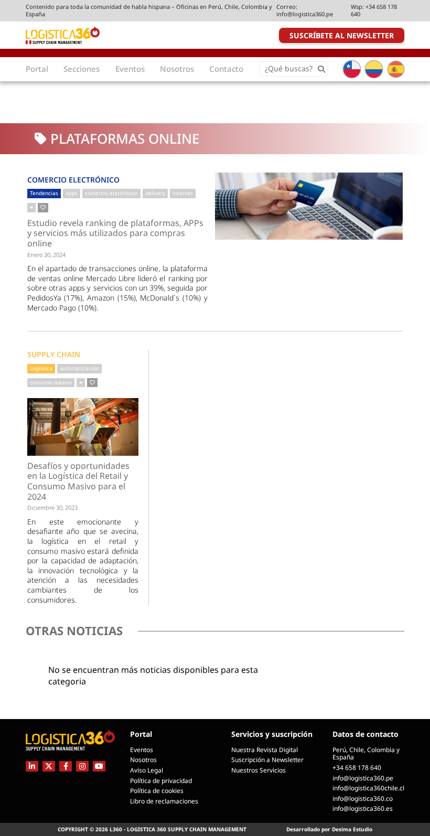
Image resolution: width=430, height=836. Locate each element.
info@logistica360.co (362, 798)
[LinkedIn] (32, 766)
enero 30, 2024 (46, 255)
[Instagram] (82, 766)
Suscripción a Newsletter (267, 759)
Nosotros (143, 759)
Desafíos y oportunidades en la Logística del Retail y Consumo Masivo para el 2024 (78, 481)
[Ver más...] (31, 207)
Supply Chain (53, 354)
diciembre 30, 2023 (52, 507)
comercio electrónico (111, 193)
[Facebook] (65, 766)
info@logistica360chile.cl (368, 788)
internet (183, 193)
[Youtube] (99, 766)
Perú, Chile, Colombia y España (366, 753)
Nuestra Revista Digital (264, 749)
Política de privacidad (161, 780)
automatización (79, 368)
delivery (155, 193)
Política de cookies (157, 790)
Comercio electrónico (73, 180)
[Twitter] (49, 766)
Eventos (141, 749)
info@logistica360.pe (304, 14)
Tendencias (44, 193)
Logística (41, 368)
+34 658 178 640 (374, 10)
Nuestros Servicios (258, 770)
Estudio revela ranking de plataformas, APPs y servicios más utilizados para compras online (115, 233)
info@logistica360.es (362, 808)
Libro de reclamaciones (164, 801)
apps (72, 193)
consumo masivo (51, 382)
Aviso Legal (146, 770)
